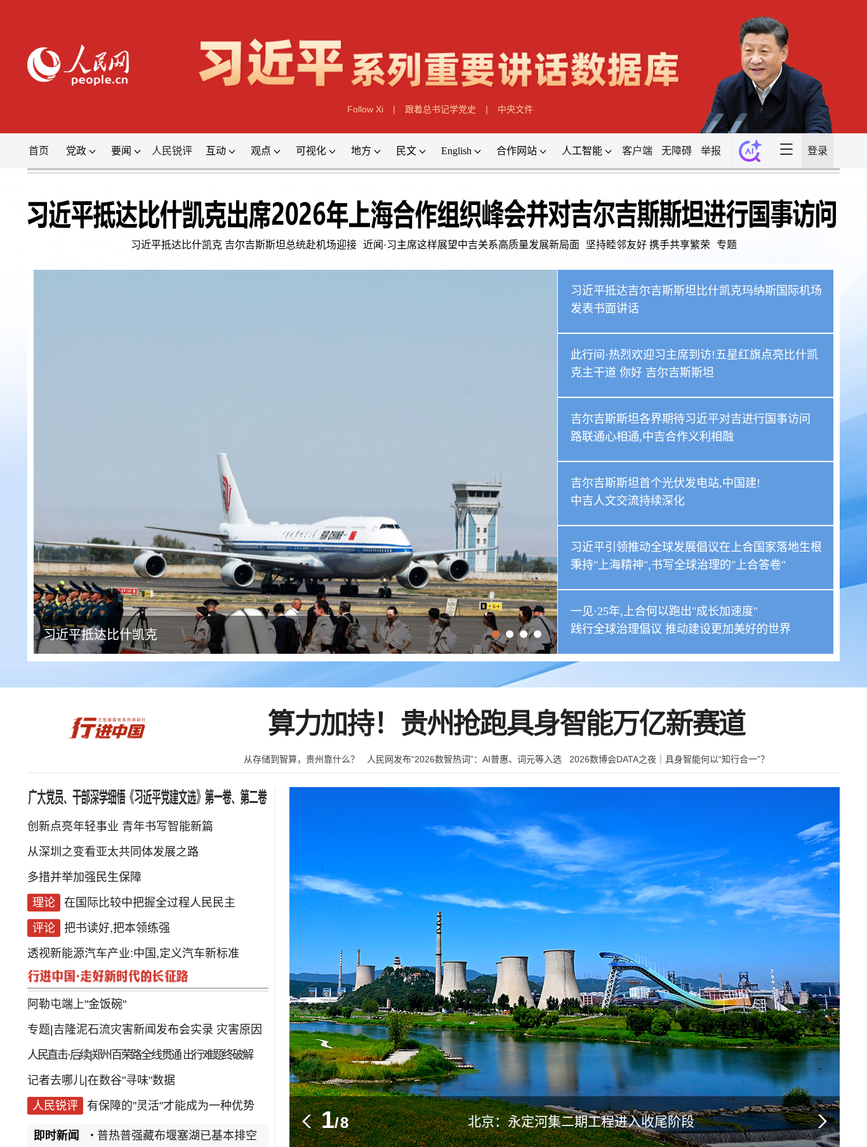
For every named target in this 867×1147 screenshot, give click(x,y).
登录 (817, 150)
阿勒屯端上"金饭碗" (76, 1004)
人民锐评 (172, 150)
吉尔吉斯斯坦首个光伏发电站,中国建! (665, 483)
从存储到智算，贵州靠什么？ (301, 759)
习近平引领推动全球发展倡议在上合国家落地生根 (696, 547)
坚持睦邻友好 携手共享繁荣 (648, 244)
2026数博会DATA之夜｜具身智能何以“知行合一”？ (669, 759)
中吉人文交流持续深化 (628, 500)
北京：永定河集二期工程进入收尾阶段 (581, 1121)
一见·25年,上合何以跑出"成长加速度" (664, 611)
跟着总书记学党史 (440, 109)
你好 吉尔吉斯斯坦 (666, 372)
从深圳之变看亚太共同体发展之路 (113, 851)
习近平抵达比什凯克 (100, 635)
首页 (39, 150)
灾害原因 (239, 1029)
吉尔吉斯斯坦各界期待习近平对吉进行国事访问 (691, 419)
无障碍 (676, 150)
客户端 (637, 150)
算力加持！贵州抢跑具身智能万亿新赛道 (506, 723)
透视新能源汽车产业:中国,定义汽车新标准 (133, 953)
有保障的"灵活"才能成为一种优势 (171, 1105)
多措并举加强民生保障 (84, 877)
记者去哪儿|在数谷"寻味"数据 (101, 1080)
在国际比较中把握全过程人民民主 (149, 902)
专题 (727, 244)
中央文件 (515, 109)
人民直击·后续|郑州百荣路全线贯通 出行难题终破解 (140, 1055)
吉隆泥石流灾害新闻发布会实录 (133, 1029)
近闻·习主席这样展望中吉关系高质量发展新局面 (471, 244)
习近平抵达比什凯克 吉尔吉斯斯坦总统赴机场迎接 (244, 244)
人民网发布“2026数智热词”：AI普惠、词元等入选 (464, 759)
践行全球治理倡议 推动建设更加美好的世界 (681, 629)
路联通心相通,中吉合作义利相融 (652, 436)
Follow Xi (365, 109)
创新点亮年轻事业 (73, 826)
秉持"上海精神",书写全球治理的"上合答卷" (678, 565)
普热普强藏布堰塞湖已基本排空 (152, 1135)
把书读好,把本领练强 (117, 928)
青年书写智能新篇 (167, 826)
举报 (711, 150)
